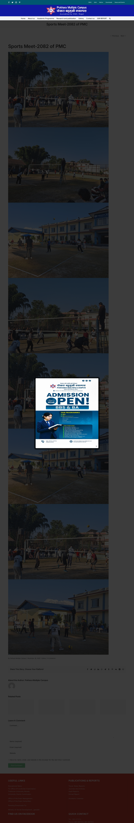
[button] (110, 18)
